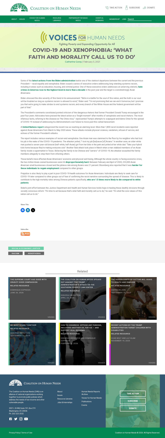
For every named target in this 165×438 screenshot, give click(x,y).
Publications (87, 401)
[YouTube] (26, 421)
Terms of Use (26, 433)
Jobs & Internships (64, 402)
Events (84, 405)
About (14, 19)
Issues (22, 19)
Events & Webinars (99, 19)
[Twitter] (15, 421)
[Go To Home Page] (45, 7)
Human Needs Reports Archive (91, 393)
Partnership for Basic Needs (78, 19)
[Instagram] (20, 421)
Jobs (124, 19)
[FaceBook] (11, 421)
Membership (114, 19)
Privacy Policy (14, 433)
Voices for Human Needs (37, 19)
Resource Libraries (57, 19)
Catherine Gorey (73, 62)
